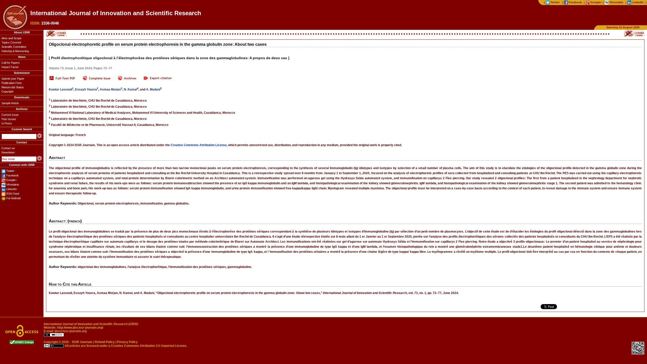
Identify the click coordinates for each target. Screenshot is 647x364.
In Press (7, 123)
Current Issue (10, 114)
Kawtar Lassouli (60, 89)
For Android (13, 198)
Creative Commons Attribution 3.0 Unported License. (149, 346)
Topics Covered (11, 42)
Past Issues (9, 119)
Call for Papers (11, 62)
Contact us (8, 148)
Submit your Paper (13, 78)
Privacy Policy (127, 342)
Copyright (7, 91)
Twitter (10, 170)
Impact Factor (10, 67)
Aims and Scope (11, 38)
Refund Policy (105, 342)
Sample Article (10, 103)
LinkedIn (11, 189)
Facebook (12, 175)
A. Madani (153, 89)
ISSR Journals (82, 342)
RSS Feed (12, 193)
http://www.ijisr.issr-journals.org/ (80, 327)
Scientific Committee (14, 46)
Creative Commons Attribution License (199, 145)
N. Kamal (130, 89)
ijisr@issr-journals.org (71, 331)
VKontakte (12, 184)
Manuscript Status (13, 87)
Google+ (11, 179)
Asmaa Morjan (110, 89)
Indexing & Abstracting (15, 51)
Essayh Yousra (86, 89)
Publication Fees (12, 82)
